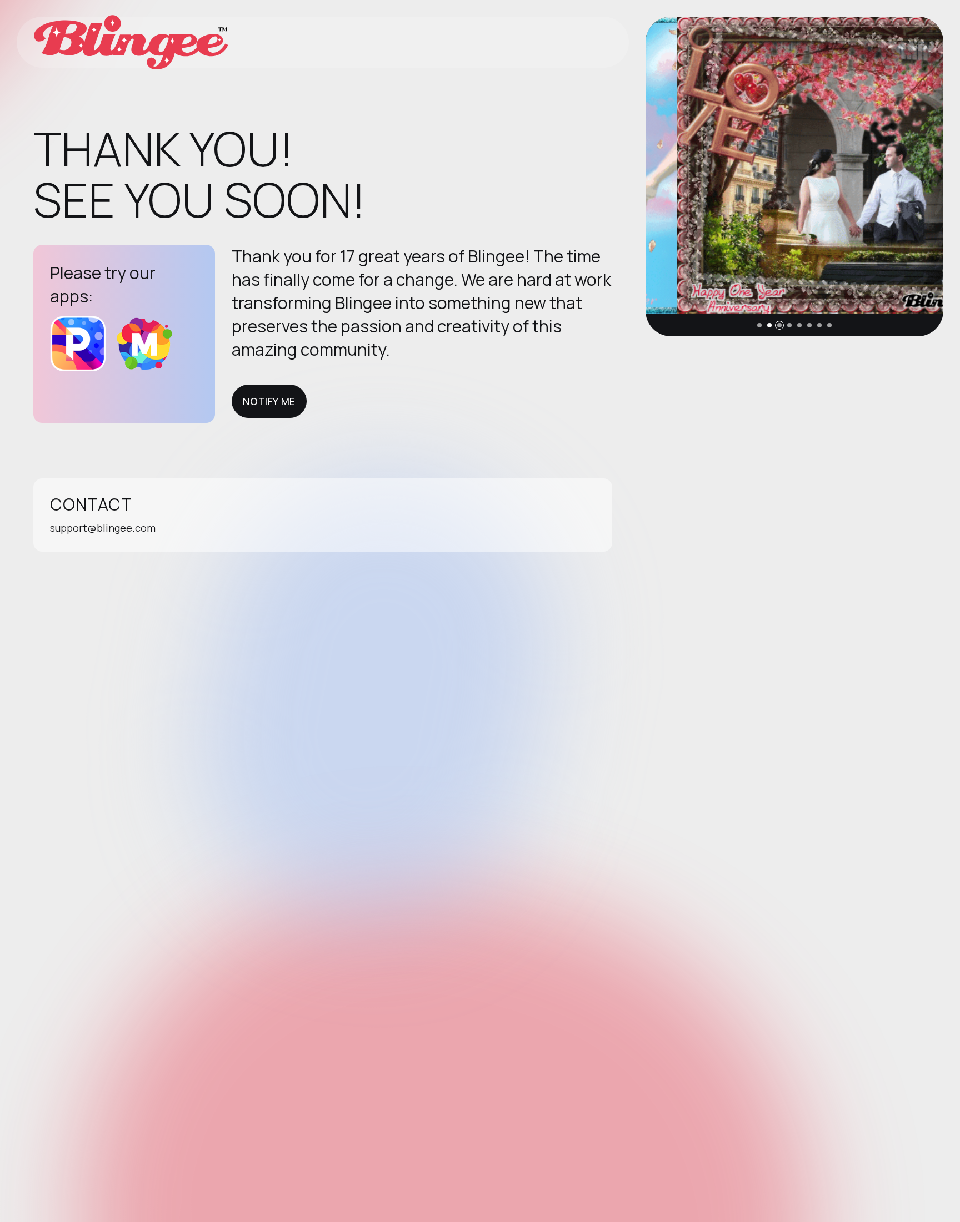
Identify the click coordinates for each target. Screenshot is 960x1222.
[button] (759, 325)
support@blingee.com (103, 527)
